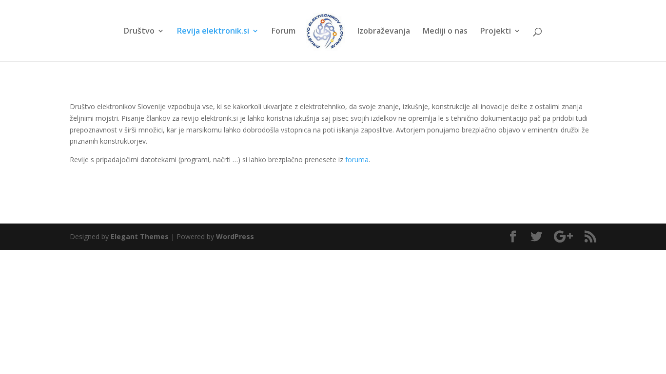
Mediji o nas (445, 31)
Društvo (139, 31)
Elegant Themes (140, 236)
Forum (283, 31)
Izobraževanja (383, 31)
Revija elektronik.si (213, 31)
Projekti (495, 31)
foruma (357, 159)
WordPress (235, 236)
